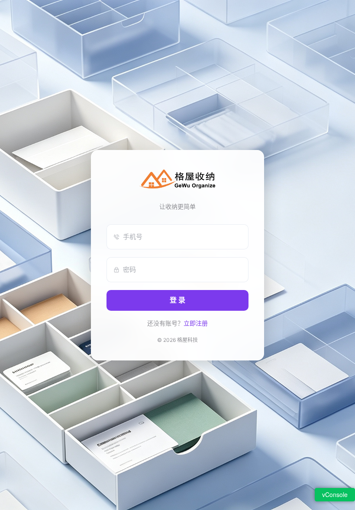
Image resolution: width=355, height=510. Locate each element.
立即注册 (196, 323)
